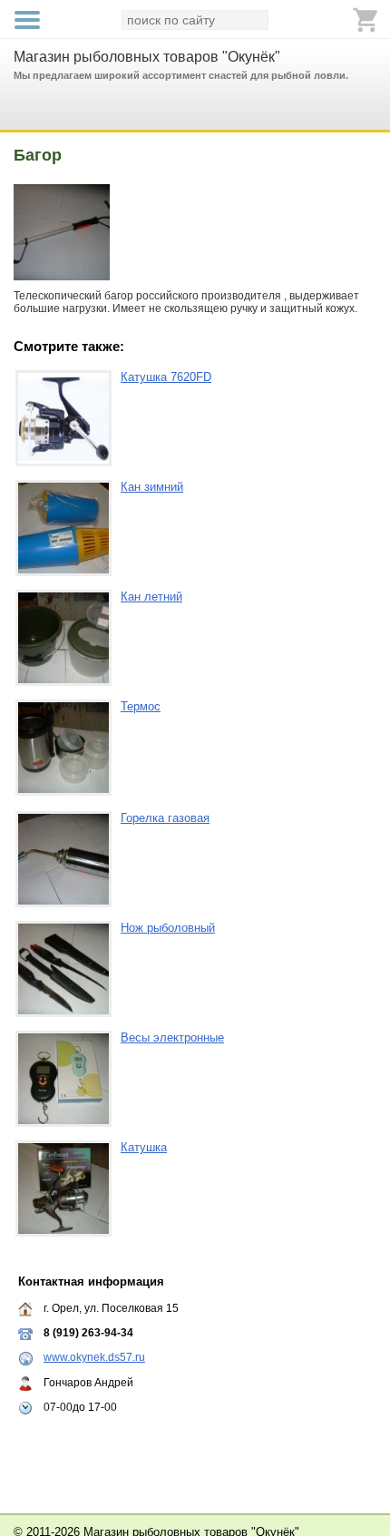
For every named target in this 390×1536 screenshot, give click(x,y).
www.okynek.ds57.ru (94, 1357)
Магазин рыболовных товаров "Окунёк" (147, 56)
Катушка (144, 1147)
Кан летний (151, 596)
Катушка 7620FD (166, 377)
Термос (141, 706)
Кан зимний (152, 487)
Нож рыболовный (168, 927)
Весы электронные (172, 1037)
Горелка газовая (165, 818)
